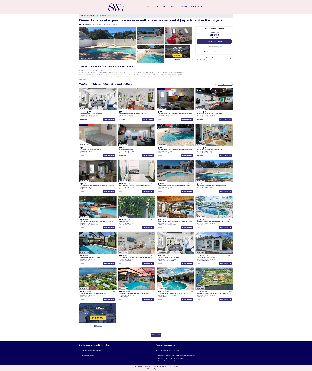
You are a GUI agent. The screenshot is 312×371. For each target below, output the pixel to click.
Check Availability (214, 41)
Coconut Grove (128, 224)
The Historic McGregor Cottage (206, 257)
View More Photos (86, 58)
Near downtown (123, 221)
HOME (148, 7)
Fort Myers (108, 15)
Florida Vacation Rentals (88, 353)
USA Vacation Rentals (87, 355)
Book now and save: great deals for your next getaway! (135, 185)
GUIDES (155, 7)
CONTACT (171, 7)
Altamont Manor (117, 15)
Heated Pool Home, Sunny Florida (90, 257)
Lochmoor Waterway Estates (92, 224)
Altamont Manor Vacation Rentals (91, 350)
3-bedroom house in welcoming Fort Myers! (93, 293)
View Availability (109, 119)
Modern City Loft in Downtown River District (209, 113)
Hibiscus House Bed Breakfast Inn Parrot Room (133, 113)
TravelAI (155, 366)
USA (97, 15)
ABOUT (163, 7)
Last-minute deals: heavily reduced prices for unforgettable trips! (176, 355)
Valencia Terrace (205, 260)
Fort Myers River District (91, 116)
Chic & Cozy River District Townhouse (91, 113)
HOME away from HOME (126, 149)
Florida (102, 15)
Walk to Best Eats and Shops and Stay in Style (210, 149)
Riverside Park (128, 260)
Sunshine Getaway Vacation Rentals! (90, 149)
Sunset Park (127, 152)
